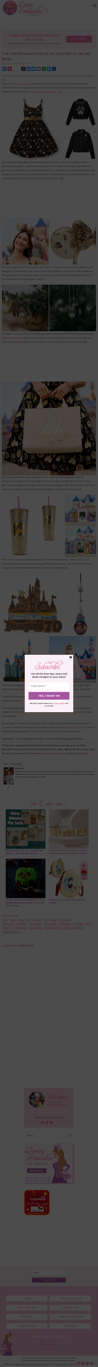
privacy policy (59, 703)
